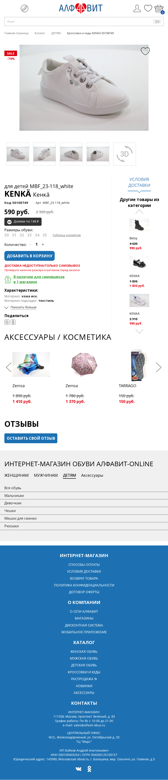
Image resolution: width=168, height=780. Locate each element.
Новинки (84, 686)
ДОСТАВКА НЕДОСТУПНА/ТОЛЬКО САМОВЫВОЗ (42, 265)
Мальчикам (14, 495)
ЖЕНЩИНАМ (16, 475)
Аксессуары (92, 475)
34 (37, 235)
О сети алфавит (84, 611)
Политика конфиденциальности (84, 585)
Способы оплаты (84, 564)
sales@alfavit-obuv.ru (89, 725)
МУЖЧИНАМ (46, 475)
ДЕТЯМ (69, 475)
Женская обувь (84, 651)
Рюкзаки (11, 526)
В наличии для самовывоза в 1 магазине (39, 279)
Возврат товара (84, 578)
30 (6, 235)
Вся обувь (12, 487)
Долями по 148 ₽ (26, 221)
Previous (139, 212)
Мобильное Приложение (84, 632)
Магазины (84, 618)
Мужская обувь (84, 658)
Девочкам (12, 503)
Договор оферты (84, 592)
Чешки (10, 510)
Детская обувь (84, 665)
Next (139, 331)
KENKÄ (26, 193)
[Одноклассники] (13, 322)
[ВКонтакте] (7, 322)
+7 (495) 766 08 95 (24, 8)
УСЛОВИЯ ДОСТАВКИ (139, 182)
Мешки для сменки (20, 518)
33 (29, 235)
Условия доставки (84, 571)
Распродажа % (84, 679)
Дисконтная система (84, 625)
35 (45, 235)
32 (22, 235)
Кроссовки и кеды (84, 672)
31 (14, 235)
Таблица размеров (66, 235)
